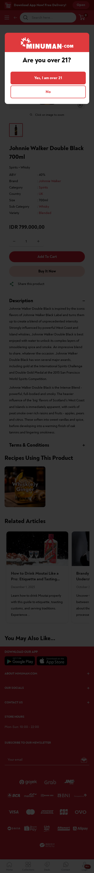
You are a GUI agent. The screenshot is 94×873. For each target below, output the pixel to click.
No (48, 91)
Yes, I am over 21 (48, 77)
